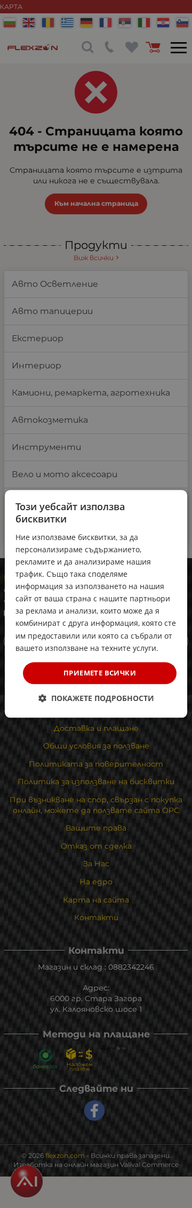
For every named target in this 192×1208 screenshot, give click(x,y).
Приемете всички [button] (99, 673)
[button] (96, 698)
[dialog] (96, 604)
